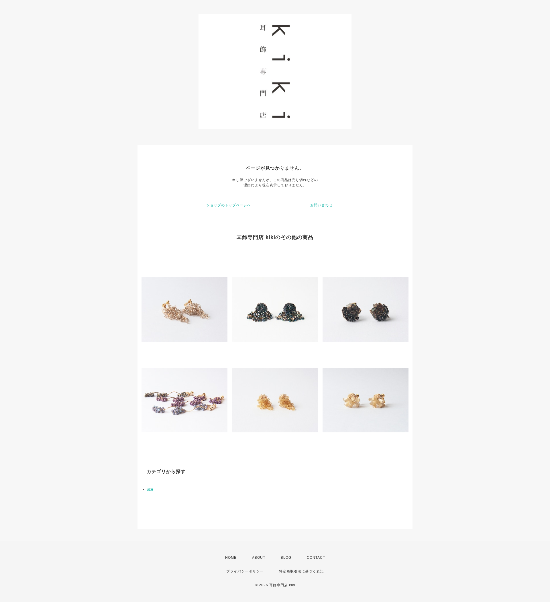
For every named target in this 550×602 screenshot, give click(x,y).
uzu (150, 489)
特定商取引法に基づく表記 (301, 571)
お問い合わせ (321, 205)
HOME (231, 558)
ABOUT (258, 558)
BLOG (286, 558)
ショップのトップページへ (228, 205)
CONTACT (316, 558)
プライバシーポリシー (245, 571)
